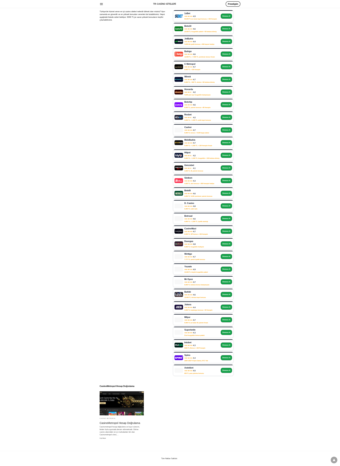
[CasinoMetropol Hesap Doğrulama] (122, 403)
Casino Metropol (108, 418)
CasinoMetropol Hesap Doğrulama (120, 423)
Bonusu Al (226, 16)
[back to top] (334, 460)
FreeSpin (233, 4)
